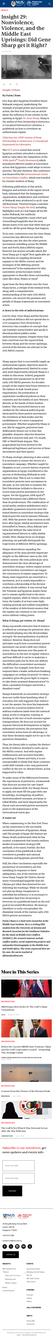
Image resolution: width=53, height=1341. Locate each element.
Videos (29, 1298)
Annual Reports (8, 1290)
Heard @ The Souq (12, 1275)
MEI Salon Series (32, 1278)
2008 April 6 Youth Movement (19, 160)
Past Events (30, 1282)
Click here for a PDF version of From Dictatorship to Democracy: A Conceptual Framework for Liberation (25, 141)
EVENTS (29, 1264)
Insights (4, 10)
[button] (3, 3)
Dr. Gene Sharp (31, 118)
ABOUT (29, 1316)
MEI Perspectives (8, 1001)
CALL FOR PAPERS (33, 1307)
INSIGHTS (6, 1264)
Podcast (29, 1295)
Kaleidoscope (10, 1279)
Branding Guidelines (29, 1335)
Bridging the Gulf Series (35, 1272)
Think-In (5, 1272)
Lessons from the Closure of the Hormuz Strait (25, 1091)
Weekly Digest (11, 1283)
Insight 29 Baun (11, 90)
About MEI (30, 1321)
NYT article (13, 150)
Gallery (29, 1301)
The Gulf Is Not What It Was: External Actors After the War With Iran (24, 1130)
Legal (18, 1335)
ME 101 (29, 1275)
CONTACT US (10, 1255)
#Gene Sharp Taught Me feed (18, 207)
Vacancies (30, 1324)
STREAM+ (30, 1290)
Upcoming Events (33, 1269)
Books (4, 1287)
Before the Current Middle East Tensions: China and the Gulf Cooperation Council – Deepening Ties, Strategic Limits (26, 1049)
